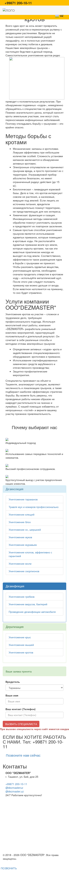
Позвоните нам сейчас (23, 755)
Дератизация (15, 627)
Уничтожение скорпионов (24, 571)
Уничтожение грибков (21, 596)
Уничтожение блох (20, 522)
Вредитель (13, 682)
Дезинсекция (14, 489)
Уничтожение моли (20, 563)
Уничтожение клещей (21, 514)
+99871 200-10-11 (16, 784)
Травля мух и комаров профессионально (34, 507)
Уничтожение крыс (20, 637)
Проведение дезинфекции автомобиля (32, 612)
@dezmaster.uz (15, 791)
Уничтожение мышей (21, 645)
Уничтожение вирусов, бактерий (28, 604)
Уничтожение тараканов (23, 499)
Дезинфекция (15, 586)
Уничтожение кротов (21, 652)
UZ (61, 16)
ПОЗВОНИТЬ (8, 868)
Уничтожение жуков (20, 537)
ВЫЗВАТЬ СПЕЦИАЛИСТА (21, 724)
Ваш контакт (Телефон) (21, 709)
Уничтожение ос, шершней (25, 529)
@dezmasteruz (14, 787)
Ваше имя (12, 695)
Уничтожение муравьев (23, 545)
